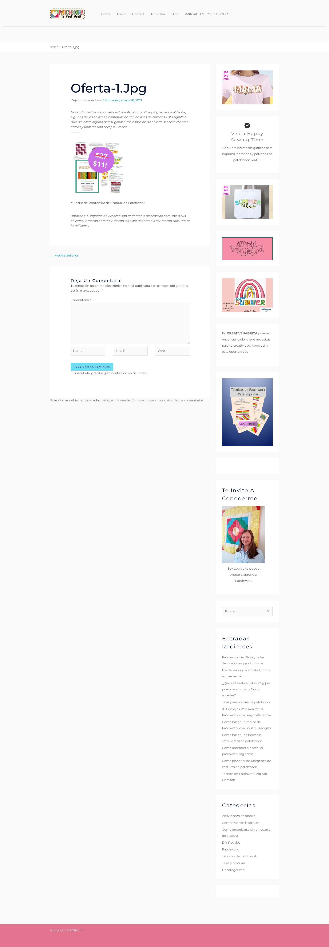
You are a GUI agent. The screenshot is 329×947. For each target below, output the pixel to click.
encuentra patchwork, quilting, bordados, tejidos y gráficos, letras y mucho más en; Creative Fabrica (247, 248)
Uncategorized (233, 870)
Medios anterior (64, 255)
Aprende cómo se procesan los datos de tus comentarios (160, 400)
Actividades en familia (238, 816)
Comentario (81, 300)
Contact (138, 14)
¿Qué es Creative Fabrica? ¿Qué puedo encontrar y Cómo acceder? (246, 689)
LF (81, 930)
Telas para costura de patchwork (246, 702)
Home (105, 14)
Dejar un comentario (86, 100)
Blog (175, 14)
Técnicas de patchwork (239, 856)
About (121, 14)
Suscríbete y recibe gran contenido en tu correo (110, 373)
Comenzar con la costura (241, 823)
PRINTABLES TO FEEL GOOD (206, 14)
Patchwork (230, 849)
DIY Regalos (231, 842)
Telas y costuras (233, 863)
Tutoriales (158, 14)
